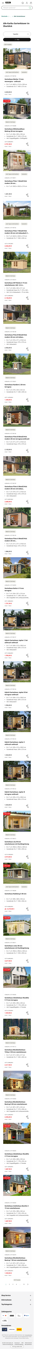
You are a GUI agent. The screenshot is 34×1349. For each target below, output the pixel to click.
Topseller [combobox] (15, 34)
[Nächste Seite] (28, 1284)
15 (23, 1284)
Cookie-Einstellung (19, 1344)
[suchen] (30, 7)
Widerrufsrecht (28, 1342)
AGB (22, 1342)
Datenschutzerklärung (8, 1344)
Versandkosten (28, 1335)
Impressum (17, 1342)
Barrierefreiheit (28, 1344)
